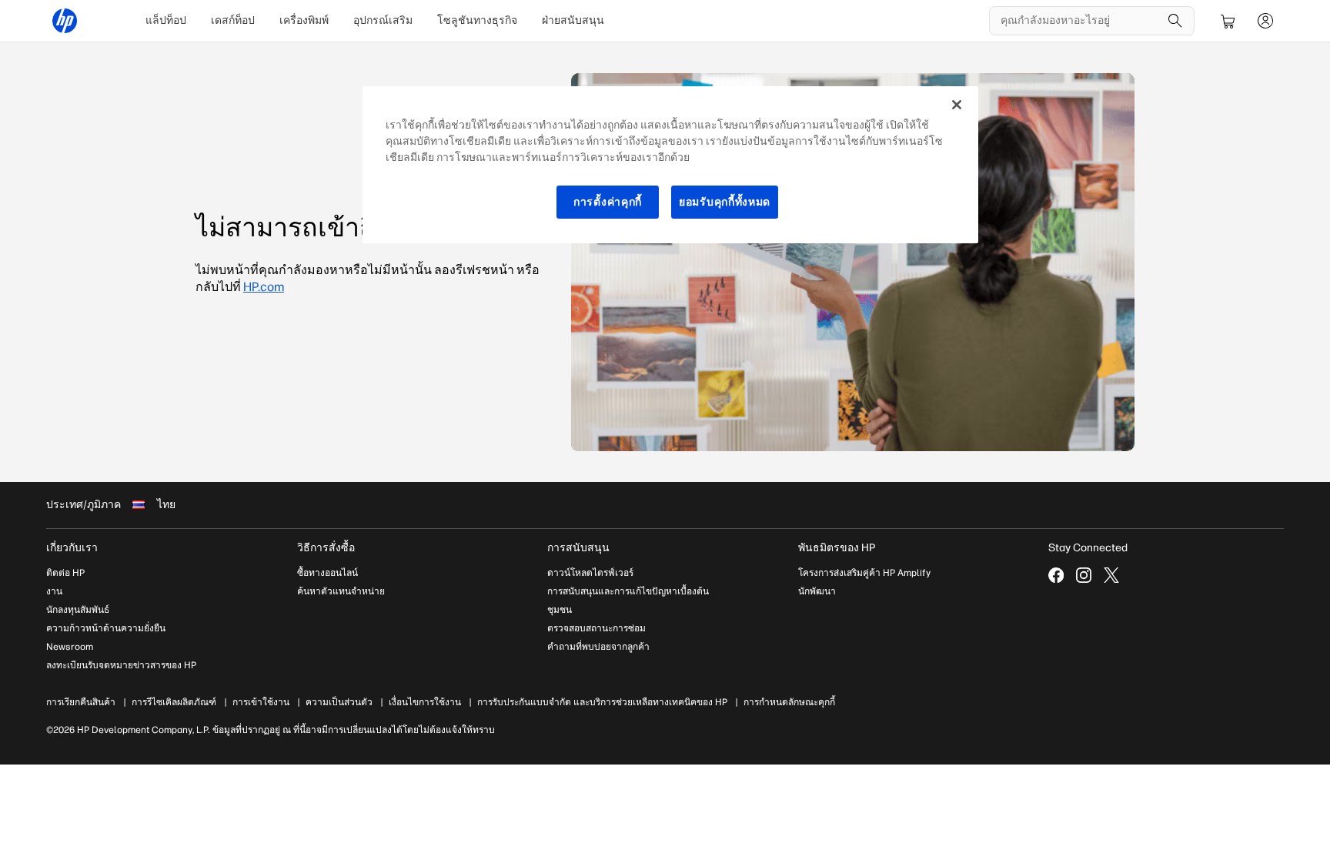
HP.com (263, 286)
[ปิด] (957, 105)
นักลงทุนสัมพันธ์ (77, 609)
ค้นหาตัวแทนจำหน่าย (341, 591)
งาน (54, 591)
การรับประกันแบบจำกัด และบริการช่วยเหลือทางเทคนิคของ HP (602, 702)
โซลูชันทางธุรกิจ (477, 20)
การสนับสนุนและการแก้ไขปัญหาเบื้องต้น (628, 591)
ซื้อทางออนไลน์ (327, 572)
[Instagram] (1083, 575)
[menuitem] (166, 20)
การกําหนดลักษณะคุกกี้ (789, 702)
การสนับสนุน (578, 547)
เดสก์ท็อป (233, 20)
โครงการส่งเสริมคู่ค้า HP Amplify (864, 572)
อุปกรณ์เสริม (383, 20)
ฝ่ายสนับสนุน (573, 20)
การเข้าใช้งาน (260, 702)
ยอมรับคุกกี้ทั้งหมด (724, 202)
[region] (670, 165)
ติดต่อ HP (65, 572)
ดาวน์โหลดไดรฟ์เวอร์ (590, 572)
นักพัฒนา (817, 591)
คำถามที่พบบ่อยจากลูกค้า (598, 646)
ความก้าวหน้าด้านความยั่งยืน (105, 628)
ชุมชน (559, 609)
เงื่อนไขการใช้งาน (425, 702)
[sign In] (1265, 20)
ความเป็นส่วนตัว (339, 702)
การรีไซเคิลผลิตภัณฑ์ (174, 702)
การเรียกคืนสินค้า (80, 702)
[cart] (1228, 20)
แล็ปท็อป (165, 20)
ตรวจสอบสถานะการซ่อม (596, 628)
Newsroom (69, 646)
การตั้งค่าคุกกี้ (607, 202)
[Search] (1175, 21)
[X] (1111, 575)
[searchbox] (1080, 20)
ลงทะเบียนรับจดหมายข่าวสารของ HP (121, 665)
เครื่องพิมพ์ (304, 20)
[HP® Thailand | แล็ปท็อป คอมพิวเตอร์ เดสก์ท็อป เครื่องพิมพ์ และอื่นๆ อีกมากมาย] (64, 20)
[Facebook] (1056, 575)
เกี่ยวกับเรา (72, 547)
